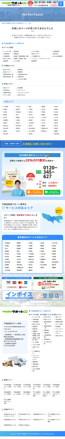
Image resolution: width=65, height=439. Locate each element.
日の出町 (5, 134)
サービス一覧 (7, 51)
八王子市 (44, 117)
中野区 (43, 112)
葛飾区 (18, 117)
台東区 (5, 109)
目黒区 (56, 109)
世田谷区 (18, 112)
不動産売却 (56, 51)
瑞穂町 (56, 131)
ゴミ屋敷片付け (35, 56)
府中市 (43, 120)
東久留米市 (32, 128)
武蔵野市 (5, 120)
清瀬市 (18, 128)
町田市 (18, 123)
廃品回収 (5, 61)
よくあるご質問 (22, 79)
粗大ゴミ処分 (7, 58)
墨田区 (18, 109)
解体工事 (55, 54)
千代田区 (5, 106)
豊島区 (5, 114)
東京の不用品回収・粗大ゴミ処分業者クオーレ (30, 434)
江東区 (30, 109)
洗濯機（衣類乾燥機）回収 (21, 56)
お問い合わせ (21, 95)
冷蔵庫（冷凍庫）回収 (20, 58)
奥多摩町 (56, 134)
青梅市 (30, 120)
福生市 (43, 125)
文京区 (56, 106)
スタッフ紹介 (7, 95)
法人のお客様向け (58, 56)
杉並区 (56, 112)
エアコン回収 (35, 51)
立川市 (56, 117)
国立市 (30, 125)
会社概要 (20, 88)
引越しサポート (35, 54)
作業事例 (20, 72)
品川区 (43, 109)
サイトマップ (21, 90)
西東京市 (44, 131)
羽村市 (18, 131)
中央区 (18, 106)
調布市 (5, 123)
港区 (30, 106)
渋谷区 (30, 112)
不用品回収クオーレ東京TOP (14, 43)
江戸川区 (31, 117)
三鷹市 (18, 120)
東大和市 (5, 128)
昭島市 (56, 120)
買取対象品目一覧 (8, 77)
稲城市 (5, 131)
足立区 (5, 117)
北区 (17, 114)
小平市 (43, 123)
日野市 (56, 123)
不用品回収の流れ (23, 74)
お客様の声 (21, 77)
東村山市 (5, 125)
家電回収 (16, 54)
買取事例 (20, 69)
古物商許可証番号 (10, 343)
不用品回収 (6, 54)
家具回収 (16, 51)
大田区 (5, 112)
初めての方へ (7, 69)
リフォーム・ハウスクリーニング (40, 58)
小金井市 (31, 123)
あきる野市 (32, 131)
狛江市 (56, 125)
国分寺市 (18, 125)
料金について (7, 72)
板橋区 (43, 114)
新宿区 (43, 106)
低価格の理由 (7, 92)
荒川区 (30, 114)
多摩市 (56, 128)
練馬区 (56, 114)
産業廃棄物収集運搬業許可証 (14, 339)
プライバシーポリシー (24, 92)
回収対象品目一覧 (8, 74)
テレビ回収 (17, 61)
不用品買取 (6, 56)
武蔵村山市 (45, 128)
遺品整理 (33, 61)
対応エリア (6, 88)
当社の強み (6, 90)
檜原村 (30, 134)
